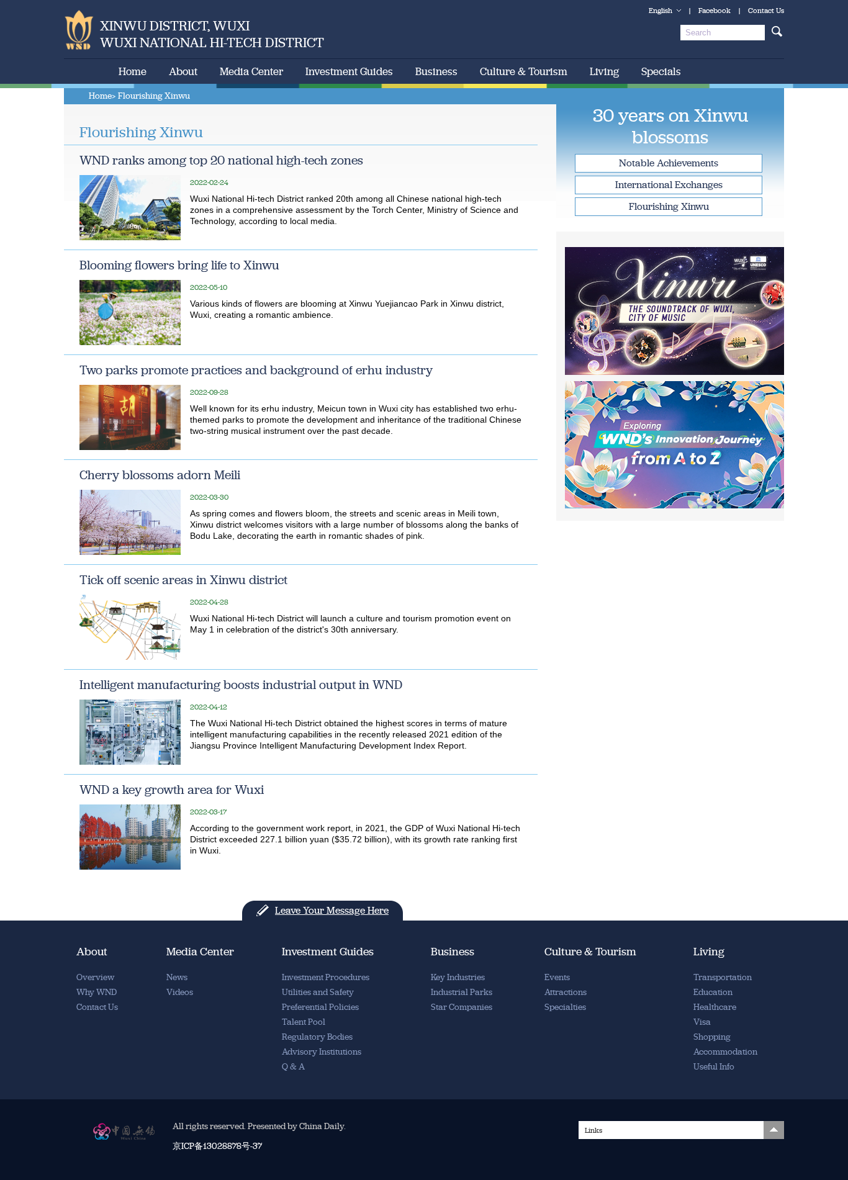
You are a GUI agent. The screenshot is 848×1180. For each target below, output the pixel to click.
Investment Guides (349, 71)
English (660, 10)
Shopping (712, 1037)
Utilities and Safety (318, 992)
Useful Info (713, 1066)
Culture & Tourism (523, 71)
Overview (95, 977)
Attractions (565, 992)
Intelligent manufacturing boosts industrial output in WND (240, 684)
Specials (661, 71)
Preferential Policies (320, 1007)
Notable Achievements (668, 163)
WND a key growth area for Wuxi (171, 789)
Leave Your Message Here (332, 910)
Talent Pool (303, 1022)
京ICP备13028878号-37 (217, 1146)
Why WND (96, 992)
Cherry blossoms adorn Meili (159, 474)
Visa (702, 1022)
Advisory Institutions (321, 1052)
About (183, 71)
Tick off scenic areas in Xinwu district (183, 579)
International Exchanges (669, 185)
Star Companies (461, 1007)
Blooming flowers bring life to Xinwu (179, 265)
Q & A (293, 1066)
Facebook (714, 10)
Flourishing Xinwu (669, 206)
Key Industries (458, 977)
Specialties (565, 1007)
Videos (179, 992)
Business (436, 71)
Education (713, 992)
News (176, 977)
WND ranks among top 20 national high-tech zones (221, 160)
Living (604, 71)
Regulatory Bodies (317, 1037)
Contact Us (766, 10)
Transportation (722, 977)
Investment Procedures (325, 977)
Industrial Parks (461, 992)
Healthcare (714, 1007)
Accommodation (725, 1052)
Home (133, 71)
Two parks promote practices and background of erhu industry (256, 370)
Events (557, 977)
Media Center (251, 71)
